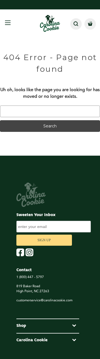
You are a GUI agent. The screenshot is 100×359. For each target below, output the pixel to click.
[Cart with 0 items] (90, 24)
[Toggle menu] (7, 22)
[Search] (76, 24)
